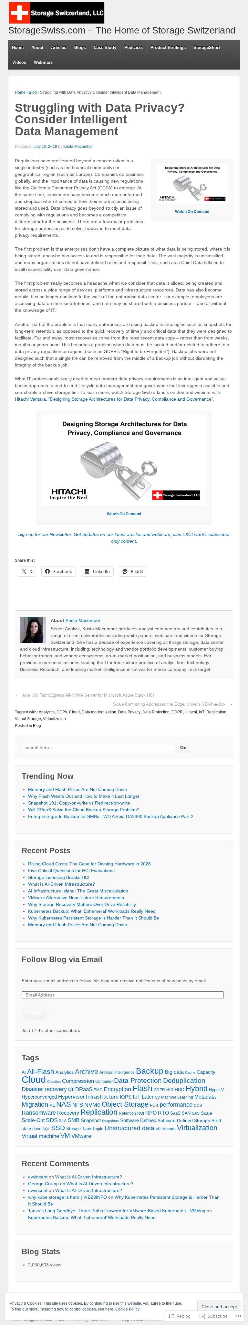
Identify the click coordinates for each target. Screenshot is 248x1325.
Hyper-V (216, 1089)
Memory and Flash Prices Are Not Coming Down (77, 789)
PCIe (154, 1105)
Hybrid (197, 1089)
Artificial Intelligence (117, 1072)
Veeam (169, 1128)
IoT (201, 712)
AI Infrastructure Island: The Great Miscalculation (78, 890)
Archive (86, 1071)
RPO (151, 1113)
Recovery (68, 1113)
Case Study (105, 47)
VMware (81, 1136)
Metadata (205, 1097)
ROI (140, 1113)
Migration (35, 1104)
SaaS (175, 1113)
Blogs (80, 47)
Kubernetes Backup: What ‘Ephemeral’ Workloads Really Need (92, 911)
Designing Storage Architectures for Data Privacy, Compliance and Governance (131, 399)
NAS (63, 1104)
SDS (52, 1120)
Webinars (43, 62)
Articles (58, 47)
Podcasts (133, 47)
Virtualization (54, 719)
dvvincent (37, 1176)
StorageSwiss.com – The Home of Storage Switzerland (121, 30)
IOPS (125, 1097)
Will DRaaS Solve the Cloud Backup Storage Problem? (84, 809)
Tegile (97, 1128)
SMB (73, 1120)
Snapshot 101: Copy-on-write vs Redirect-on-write (79, 802)
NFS (77, 1105)
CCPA (62, 712)
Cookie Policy (127, 1309)
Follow (35, 1012)
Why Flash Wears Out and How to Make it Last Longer (84, 796)
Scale (206, 1113)
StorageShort (206, 47)
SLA (63, 1121)
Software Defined (138, 1120)
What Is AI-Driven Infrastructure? (61, 884)
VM (65, 1135)
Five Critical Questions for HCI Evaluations (71, 870)
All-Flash (40, 1071)
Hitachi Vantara (30, 399)
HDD (179, 1089)
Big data (174, 1072)
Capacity (206, 1072)
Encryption (117, 1089)
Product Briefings (168, 47)
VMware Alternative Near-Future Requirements (76, 897)
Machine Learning (177, 1097)
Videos (19, 62)
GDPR (177, 712)
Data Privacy (129, 712)
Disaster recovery (44, 1089)
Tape (86, 1128)
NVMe (92, 1104)
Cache (190, 1072)
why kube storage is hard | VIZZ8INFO (67, 1197)
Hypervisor (71, 1097)
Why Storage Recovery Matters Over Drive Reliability (82, 904)
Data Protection (156, 712)
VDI (158, 1129)
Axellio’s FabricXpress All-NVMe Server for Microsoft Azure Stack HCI (88, 695)
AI (24, 1072)
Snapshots (110, 1121)
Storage (73, 1128)
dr (71, 1088)
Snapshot (91, 1120)
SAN (186, 1113)
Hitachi (191, 712)
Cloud (74, 712)
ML (52, 1105)
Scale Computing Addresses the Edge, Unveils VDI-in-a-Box (169, 704)
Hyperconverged (39, 1097)
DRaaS (83, 1089)
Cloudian (54, 1081)
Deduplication (184, 1080)
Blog (33, 92)
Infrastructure (102, 1097)
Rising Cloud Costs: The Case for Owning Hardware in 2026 (89, 863)
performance (176, 1104)
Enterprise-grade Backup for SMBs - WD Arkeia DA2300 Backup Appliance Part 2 (110, 816)
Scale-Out (33, 1120)
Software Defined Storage (184, 1120)
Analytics (47, 712)
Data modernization (99, 712)
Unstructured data (129, 1128)
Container (104, 1081)
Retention (127, 1113)
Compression (78, 1081)
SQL (46, 1129)
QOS (198, 1105)
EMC (98, 1090)
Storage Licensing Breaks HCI (58, 877)
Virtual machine (40, 1136)
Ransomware (39, 1112)
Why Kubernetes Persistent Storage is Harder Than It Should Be (93, 917)
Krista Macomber (78, 146)
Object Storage (125, 1104)
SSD (58, 1127)
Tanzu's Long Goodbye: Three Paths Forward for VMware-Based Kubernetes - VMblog (116, 1210)
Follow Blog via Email (62, 959)
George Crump (43, 1183)
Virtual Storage (28, 719)
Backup (149, 1071)
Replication (216, 712)
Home (18, 47)
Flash (142, 1088)
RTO (163, 1113)
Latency (151, 1097)
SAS (196, 1113)
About (37, 47)
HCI (169, 1089)
